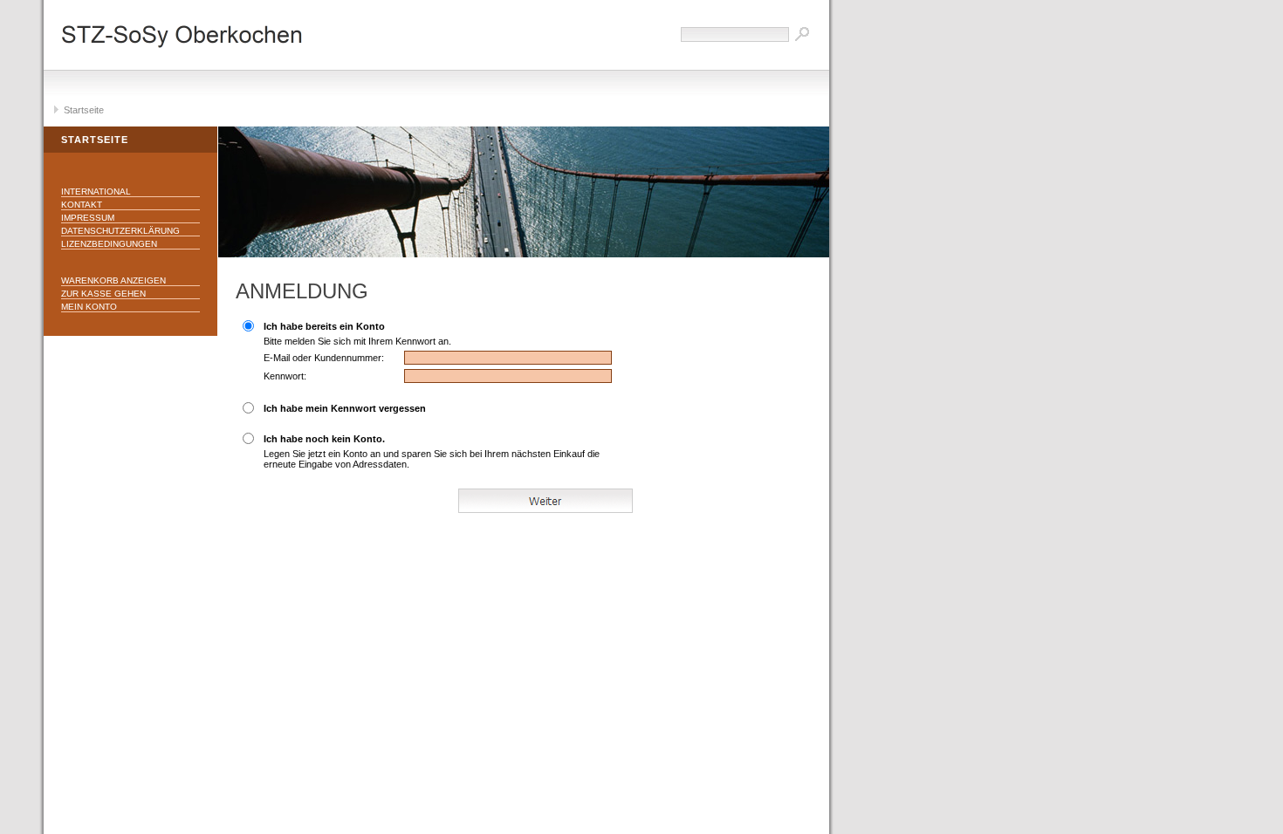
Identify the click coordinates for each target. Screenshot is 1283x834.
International (96, 191)
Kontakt (81, 204)
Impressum (87, 217)
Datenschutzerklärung (120, 231)
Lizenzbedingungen (109, 244)
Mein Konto (89, 306)
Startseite (84, 110)
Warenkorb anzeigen (113, 280)
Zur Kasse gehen (103, 293)
